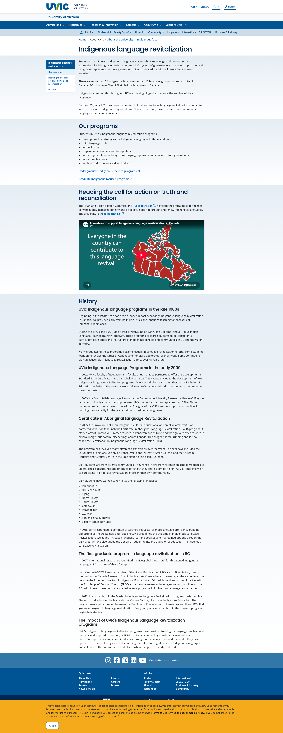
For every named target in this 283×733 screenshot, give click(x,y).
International (189, 32)
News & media (87, 688)
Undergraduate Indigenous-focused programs (108, 171)
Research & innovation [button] (104, 25)
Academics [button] (75, 25)
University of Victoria (62, 17)
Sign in (231, 6)
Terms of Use (159, 712)
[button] (216, 7)
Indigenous (173, 32)
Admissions (85, 681)
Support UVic (174, 25)
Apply (194, 6)
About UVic (85, 678)
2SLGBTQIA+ (206, 32)
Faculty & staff (121, 32)
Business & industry (226, 32)
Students (103, 32)
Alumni (139, 32)
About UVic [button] (151, 25)
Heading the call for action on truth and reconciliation (58, 80)
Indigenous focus (148, 39)
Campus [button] (131, 25)
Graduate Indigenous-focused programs (104, 179)
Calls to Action (143, 205)
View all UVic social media (163, 660)
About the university (120, 39)
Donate (115, 685)
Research (84, 685)
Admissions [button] (53, 25)
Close (52, 725)
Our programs (55, 72)
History (52, 89)
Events (115, 678)
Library (205, 6)
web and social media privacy (187, 712)
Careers (115, 681)
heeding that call (110, 213)
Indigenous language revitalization (60, 64)
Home (82, 39)
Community (154, 32)
